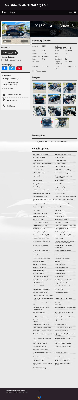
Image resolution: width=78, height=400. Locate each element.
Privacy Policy (17, 392)
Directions (25, 392)
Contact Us (9, 392)
